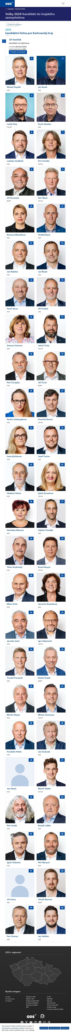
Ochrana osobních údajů (55, 1009)
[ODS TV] (31, 1023)
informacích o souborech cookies (13, 1028)
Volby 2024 (11, 9)
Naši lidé (49, 999)
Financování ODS (52, 1005)
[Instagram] (35, 1023)
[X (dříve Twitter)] (26, 1023)
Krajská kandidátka (13, 25)
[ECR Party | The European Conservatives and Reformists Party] (42, 1016)
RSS (27, 1007)
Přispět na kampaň (17, 52)
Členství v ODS (31, 997)
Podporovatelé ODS (32, 1001)
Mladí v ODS (30, 999)
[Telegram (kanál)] (40, 1023)
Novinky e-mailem (32, 1005)
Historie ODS (51, 1003)
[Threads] (49, 1023)
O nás (49, 997)
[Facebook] (22, 1023)
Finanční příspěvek (32, 1003)
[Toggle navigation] (63, 3)
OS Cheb (7, 997)
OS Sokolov (8, 1001)
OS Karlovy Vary (9, 999)
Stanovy (49, 1001)
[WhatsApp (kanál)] (44, 1023)
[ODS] (32, 1016)
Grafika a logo (51, 1007)
